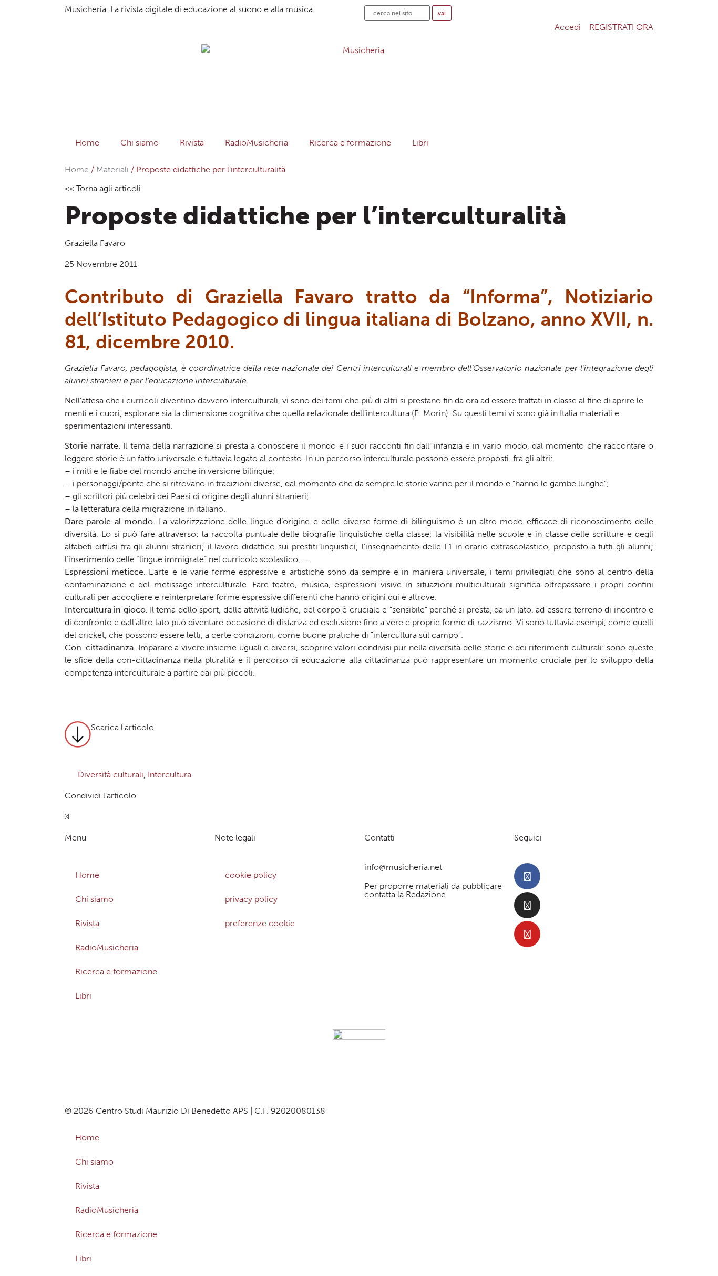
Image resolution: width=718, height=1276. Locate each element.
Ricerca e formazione (350, 143)
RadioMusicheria (256, 143)
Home (87, 143)
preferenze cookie (260, 923)
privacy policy (251, 899)
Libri (420, 143)
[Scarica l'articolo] (78, 734)
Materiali (112, 169)
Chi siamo (139, 143)
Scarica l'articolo (122, 727)
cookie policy (250, 875)
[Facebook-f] (527, 876)
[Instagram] (527, 905)
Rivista (192, 143)
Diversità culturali (110, 775)
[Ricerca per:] (397, 13)
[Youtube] (527, 934)
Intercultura (169, 775)
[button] (67, 817)
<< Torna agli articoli (103, 188)
